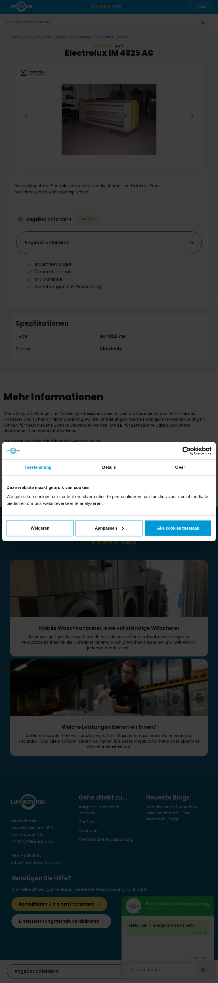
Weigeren (40, 527)
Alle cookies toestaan (178, 527)
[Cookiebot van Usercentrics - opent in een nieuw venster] (186, 451)
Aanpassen (106, 527)
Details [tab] (109, 467)
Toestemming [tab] (37, 467)
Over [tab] (180, 467)
